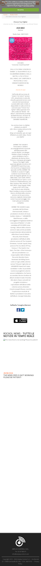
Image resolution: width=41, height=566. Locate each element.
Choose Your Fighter (20, 22)
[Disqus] (20, 440)
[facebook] (19, 312)
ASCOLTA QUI (20, 90)
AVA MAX (21, 28)
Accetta (21, 10)
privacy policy (29, 6)
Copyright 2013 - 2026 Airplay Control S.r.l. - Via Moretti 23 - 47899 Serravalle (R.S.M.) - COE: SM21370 (20, 560)
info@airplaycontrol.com (20, 554)
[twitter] (22, 312)
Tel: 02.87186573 (20, 551)
